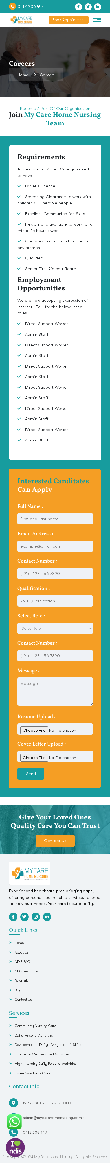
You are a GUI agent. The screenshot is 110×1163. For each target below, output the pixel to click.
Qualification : (33, 588)
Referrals (21, 980)
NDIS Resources (27, 971)
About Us (22, 952)
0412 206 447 (30, 6)
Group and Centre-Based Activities (42, 1054)
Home (22, 75)
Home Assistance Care (32, 1073)
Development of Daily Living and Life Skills (48, 1044)
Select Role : (31, 616)
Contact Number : (37, 561)
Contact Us (55, 840)
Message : (28, 670)
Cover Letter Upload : (41, 744)
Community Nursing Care (35, 1026)
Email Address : (35, 533)
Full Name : (30, 506)
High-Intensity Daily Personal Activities (46, 1063)
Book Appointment (68, 20)
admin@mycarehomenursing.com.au (55, 1118)
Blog (18, 990)
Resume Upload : (36, 716)
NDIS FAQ (22, 961)
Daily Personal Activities (34, 1035)
